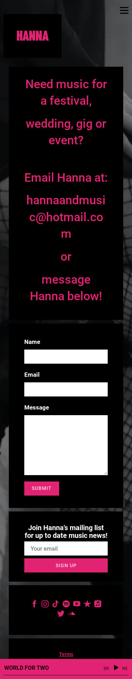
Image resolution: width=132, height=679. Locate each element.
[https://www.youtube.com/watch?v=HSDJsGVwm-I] (76, 605)
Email (32, 374)
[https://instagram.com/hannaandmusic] (45, 605)
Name (32, 341)
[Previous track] (106, 668)
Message (36, 407)
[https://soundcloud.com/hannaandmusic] (71, 615)
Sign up (66, 565)
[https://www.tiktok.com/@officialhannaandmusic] (55, 605)
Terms (66, 654)
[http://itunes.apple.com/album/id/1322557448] (97, 605)
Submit (42, 488)
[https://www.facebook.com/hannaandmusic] (34, 605)
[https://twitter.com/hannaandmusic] (60, 615)
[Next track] (124, 668)
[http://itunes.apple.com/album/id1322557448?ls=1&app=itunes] (87, 605)
